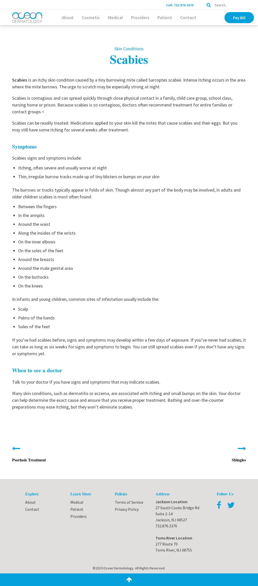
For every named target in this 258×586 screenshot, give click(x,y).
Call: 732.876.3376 (180, 5)
